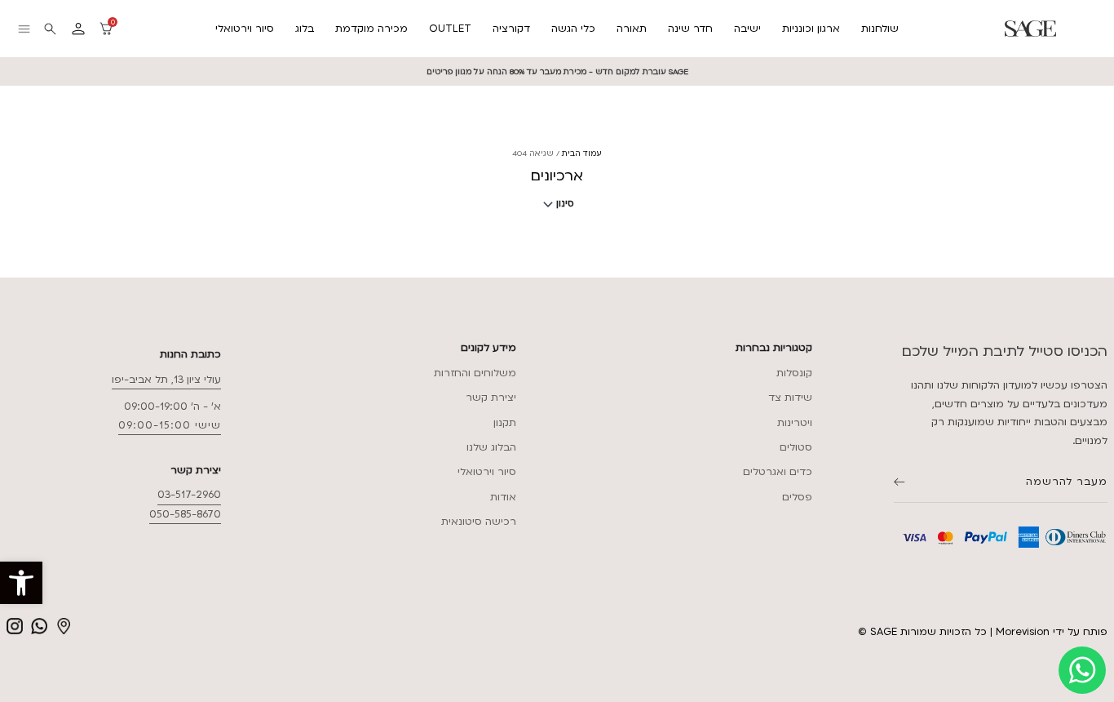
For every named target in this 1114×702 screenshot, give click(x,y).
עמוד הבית (582, 153)
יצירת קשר (491, 397)
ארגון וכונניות (811, 28)
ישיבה (747, 28)
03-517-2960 (189, 494)
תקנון (504, 422)
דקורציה (511, 28)
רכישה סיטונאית (478, 521)
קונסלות (794, 373)
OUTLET (450, 28)
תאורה (632, 28)
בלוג (304, 28)
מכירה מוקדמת (371, 28)
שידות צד (790, 397)
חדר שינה (690, 28)
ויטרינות (794, 422)
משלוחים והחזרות (475, 373)
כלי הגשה (573, 28)
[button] (21, 583)
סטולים (796, 447)
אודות (503, 497)
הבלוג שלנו (491, 447)
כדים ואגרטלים (777, 471)
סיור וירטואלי (244, 28)
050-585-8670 (185, 514)
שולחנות (880, 28)
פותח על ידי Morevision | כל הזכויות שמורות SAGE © (982, 631)
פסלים (797, 497)
